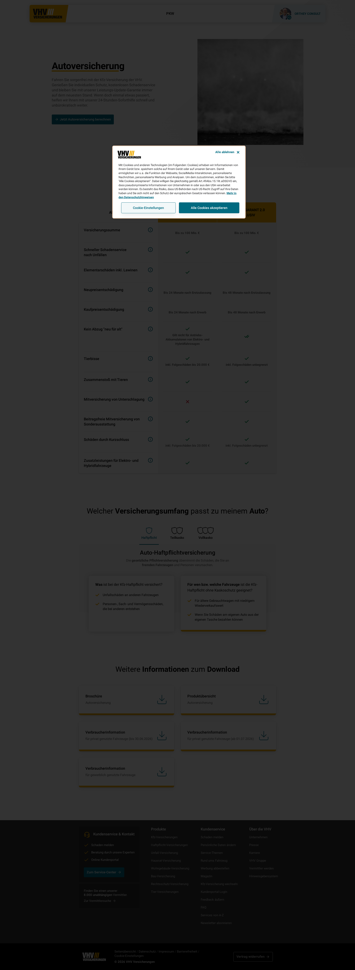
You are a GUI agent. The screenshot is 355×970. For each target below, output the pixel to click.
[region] (179, 182)
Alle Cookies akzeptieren (209, 208)
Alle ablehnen (224, 152)
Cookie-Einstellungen (148, 208)
